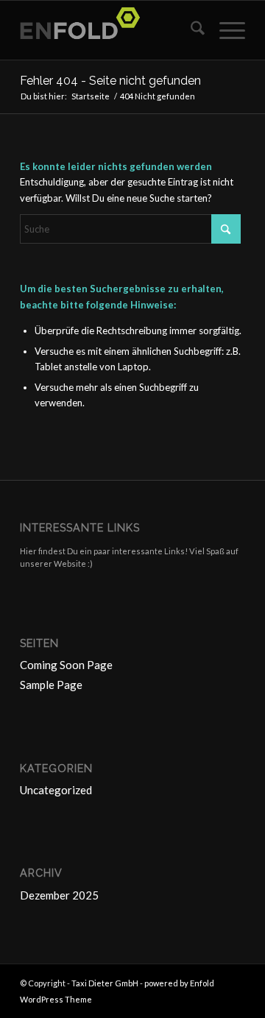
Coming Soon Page (66, 664)
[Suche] (190, 30)
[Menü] (225, 30)
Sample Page (51, 684)
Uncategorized (56, 789)
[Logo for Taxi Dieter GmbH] (110, 30)
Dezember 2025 (59, 895)
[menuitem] (190, 30)
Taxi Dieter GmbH (104, 983)
